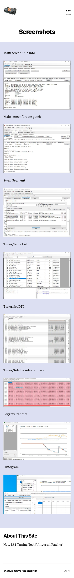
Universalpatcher (25, 570)
